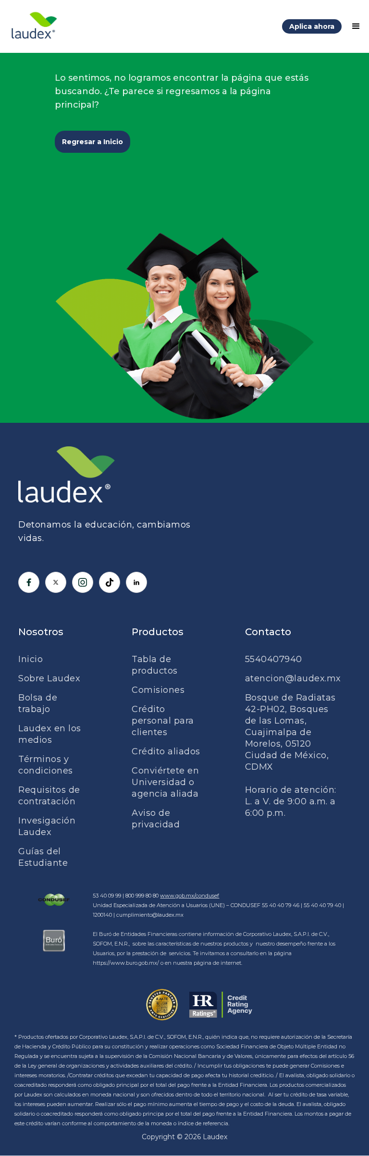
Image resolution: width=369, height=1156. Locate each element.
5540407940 (273, 659)
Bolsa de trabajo (37, 703)
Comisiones (158, 690)
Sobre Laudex (49, 678)
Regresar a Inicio (92, 141)
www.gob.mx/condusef (189, 895)
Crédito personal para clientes (163, 721)
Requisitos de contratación (49, 796)
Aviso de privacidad (156, 819)
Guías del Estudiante (43, 857)
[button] (352, 26)
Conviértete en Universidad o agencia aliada (165, 782)
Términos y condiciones (45, 765)
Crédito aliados (166, 751)
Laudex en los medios (49, 734)
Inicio (30, 659)
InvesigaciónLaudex (46, 826)
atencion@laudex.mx (293, 678)
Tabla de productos (155, 665)
